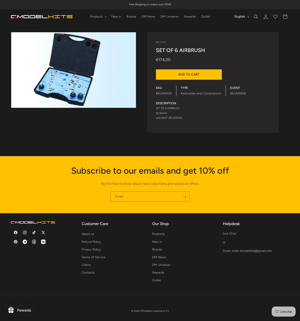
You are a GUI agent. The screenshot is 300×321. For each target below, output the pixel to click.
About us (88, 234)
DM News (159, 257)
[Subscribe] (184, 196)
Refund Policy (91, 242)
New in (157, 242)
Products (158, 234)
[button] (98, 16)
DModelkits (146, 311)
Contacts (88, 272)
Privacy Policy (91, 249)
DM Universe (161, 265)
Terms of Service (93, 257)
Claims (86, 265)
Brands (157, 249)
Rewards (158, 272)
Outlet (156, 280)
